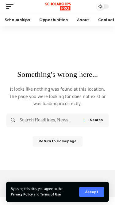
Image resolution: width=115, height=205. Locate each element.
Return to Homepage (58, 141)
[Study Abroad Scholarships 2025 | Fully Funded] (57, 6)
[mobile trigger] (11, 6)
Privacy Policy (22, 194)
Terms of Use (50, 194)
